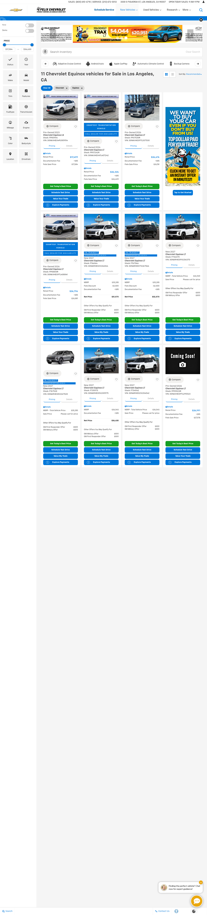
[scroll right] (198, 64)
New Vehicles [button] (127, 10)
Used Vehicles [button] (151, 10)
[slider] (4, 44)
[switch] (18, 25)
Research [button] (172, 10)
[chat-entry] (197, 901)
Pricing (52, 146)
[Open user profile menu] (203, 1)
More (185, 10)
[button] (201, 10)
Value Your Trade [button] (60, 199)
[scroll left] (46, 64)
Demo (4, 30)
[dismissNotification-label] (201, 882)
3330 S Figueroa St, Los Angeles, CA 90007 (143, 2)
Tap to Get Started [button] (182, 193)
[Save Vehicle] (75, 126)
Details (69, 146)
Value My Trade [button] (101, 332)
